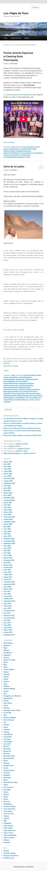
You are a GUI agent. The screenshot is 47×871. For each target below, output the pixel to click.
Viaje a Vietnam (9, 837)
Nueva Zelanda (9, 758)
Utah (5, 821)
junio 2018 (7, 570)
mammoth (7, 744)
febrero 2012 (8, 630)
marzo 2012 (8, 627)
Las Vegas (7, 739)
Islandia (6, 725)
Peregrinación (8, 765)
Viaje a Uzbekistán (10, 835)
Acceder (6, 851)
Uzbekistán (7, 823)
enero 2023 (7, 536)
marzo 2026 (8, 471)
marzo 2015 (8, 596)
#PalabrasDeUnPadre (30, 392)
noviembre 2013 (9, 610)
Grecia (6, 705)
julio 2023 (7, 526)
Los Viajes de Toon (16, 13)
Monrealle (7, 749)
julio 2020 (7, 553)
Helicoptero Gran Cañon (12, 710)
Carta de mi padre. (14, 166)
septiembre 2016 (9, 584)
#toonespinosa (38, 153)
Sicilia (6, 799)
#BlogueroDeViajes (31, 379)
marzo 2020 (8, 555)
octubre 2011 (8, 632)
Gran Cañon (8, 703)
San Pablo (7, 789)
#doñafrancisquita (9, 151)
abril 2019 (7, 562)
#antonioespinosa (14, 149)
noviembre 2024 (9, 500)
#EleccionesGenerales (11, 385)
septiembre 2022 (9, 543)
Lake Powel (8, 737)
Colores (6, 681)
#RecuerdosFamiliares (33, 394)
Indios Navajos (9, 720)
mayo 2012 (7, 625)
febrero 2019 (8, 565)
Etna (5, 693)
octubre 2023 (8, 519)
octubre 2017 (8, 574)
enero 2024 (7, 514)
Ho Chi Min (7, 713)
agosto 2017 (8, 577)
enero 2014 (7, 608)
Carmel (6, 672)
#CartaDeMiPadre (9, 381)
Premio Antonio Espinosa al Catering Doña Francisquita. (18, 56)
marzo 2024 (8, 510)
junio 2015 (7, 594)
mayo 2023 (7, 531)
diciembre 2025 (9, 478)
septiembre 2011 (9, 635)
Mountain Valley (9, 756)
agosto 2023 (8, 524)
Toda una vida (8, 813)
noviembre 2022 (9, 541)
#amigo (6, 377)
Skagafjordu (8, 804)
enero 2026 (7, 476)
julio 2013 (7, 613)
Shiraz (6, 797)
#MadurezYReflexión (33, 389)
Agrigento (7, 645)
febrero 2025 (8, 493)
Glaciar (6, 701)
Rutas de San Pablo (10, 782)
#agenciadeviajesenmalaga (32, 375)
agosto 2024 (8, 502)
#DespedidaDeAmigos (11, 383)
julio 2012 (7, 620)
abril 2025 (7, 490)
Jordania (7, 729)
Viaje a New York (9, 830)
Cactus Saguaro (9, 669)
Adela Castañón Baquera (12, 453)
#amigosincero (14, 377)
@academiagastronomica (31, 147)
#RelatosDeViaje (22, 396)
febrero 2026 (8, 474)
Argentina (7, 655)
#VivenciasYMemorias (33, 398)
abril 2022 (7, 550)
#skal (30, 396)
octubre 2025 (8, 481)
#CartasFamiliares (22, 381)
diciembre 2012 (9, 615)
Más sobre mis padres (11, 366)
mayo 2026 (7, 469)
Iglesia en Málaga (10, 717)
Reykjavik (7, 775)
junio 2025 (7, 488)
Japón (6, 727)
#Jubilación (22, 389)
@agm (6, 149)
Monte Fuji (7, 751)
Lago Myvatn (8, 734)
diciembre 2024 (9, 498)
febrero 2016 (8, 589)
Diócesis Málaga (9, 688)
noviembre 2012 (9, 618)
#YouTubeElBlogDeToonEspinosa (14, 157)
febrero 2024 (8, 512)
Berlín (6, 662)
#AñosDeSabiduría (25, 377)
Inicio (5, 38)
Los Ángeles (8, 741)
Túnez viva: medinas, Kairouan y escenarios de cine (22, 428)
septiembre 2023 (9, 522)
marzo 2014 (8, 606)
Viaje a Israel (8, 828)
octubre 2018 (8, 567)
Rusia (6, 780)
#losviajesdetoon (27, 153)
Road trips (7, 777)
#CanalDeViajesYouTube (28, 149)
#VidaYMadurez (21, 398)
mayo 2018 (7, 572)
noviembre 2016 (9, 582)
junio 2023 (7, 529)
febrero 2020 (8, 558)
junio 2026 (7, 466)
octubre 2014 (8, 598)
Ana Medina (8, 653)
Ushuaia (6, 818)
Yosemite (7, 842)
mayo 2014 (7, 603)
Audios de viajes (9, 660)
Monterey (7, 753)
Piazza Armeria (9, 770)
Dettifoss (7, 686)
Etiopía (6, 691)
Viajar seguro (8, 825)
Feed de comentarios (11, 855)
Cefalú (6, 679)
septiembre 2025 (9, 483)
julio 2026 (7, 464)
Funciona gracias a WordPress (24, 867)
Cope (5, 684)
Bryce (6, 667)
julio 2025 (7, 486)
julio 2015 (7, 591)
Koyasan (7, 732)
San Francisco (9, 787)
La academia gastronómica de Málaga (16, 94)
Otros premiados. (9, 142)
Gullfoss (6, 708)
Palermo (6, 763)
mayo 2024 (7, 507)
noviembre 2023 (9, 517)
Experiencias (8, 698)
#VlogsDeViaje (8, 400)
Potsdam (7, 773)
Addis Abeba (8, 643)
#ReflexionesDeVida (10, 396)
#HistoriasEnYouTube (10, 389)
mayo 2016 (7, 586)
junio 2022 (7, 546)
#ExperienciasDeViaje (26, 385)
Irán (5, 722)
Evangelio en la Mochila (12, 696)
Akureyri (6, 650)
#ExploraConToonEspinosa (12, 153)
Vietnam (6, 840)
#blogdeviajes (20, 379)
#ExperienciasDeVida (10, 387)
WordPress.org (9, 858)
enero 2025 (7, 495)
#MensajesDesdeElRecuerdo (13, 392)
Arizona (6, 657)
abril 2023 (7, 534)
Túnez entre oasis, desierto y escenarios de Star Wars (22, 435)
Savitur (28, 157)
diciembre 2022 (9, 538)
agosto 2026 (8, 462)
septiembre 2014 (9, 601)
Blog (13, 147)
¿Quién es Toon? (16, 38)
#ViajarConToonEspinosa (12, 155)
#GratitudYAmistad (24, 387)
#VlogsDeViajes (25, 155)
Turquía (6, 816)
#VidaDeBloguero (9, 398)
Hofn (5, 715)
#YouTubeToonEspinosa (21, 400)
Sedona (6, 794)
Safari (6, 785)
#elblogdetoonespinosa (23, 151)
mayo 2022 (7, 548)
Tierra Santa (8, 811)
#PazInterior (7, 394)
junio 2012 (7, 622)
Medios (27, 38)
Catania (6, 677)
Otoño (6, 761)
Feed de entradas (10, 853)
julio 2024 (7, 505)
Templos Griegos (10, 806)
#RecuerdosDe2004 (18, 394)
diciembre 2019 (9, 560)
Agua (5, 648)
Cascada (6, 674)
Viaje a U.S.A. (8, 833)
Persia (6, 768)
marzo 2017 (8, 579)
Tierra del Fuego (9, 809)
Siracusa (7, 801)
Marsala (6, 746)
